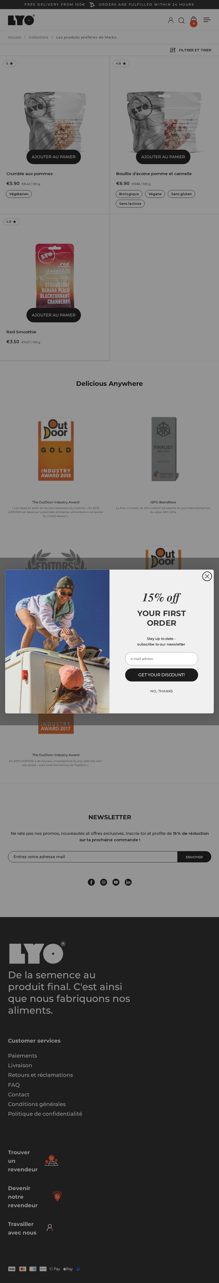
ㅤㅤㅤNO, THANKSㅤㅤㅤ (161, 691)
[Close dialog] (207, 576)
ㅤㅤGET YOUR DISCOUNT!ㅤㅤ (161, 674)
